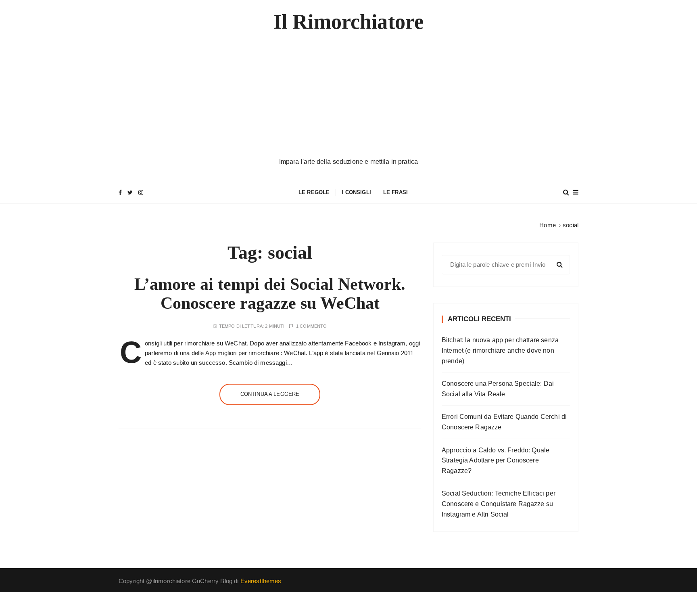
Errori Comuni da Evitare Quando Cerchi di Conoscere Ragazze (504, 422)
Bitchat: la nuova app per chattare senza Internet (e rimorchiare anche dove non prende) (500, 350)
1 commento (311, 326)
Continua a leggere (270, 394)
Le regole (314, 192)
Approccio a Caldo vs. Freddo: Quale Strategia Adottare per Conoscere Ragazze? (495, 460)
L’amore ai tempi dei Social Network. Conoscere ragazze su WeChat (269, 293)
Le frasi (395, 192)
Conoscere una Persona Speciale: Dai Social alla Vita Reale (498, 388)
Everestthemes (261, 580)
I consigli (356, 192)
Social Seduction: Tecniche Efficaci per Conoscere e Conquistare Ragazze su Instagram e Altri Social (498, 503)
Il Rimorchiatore (348, 21)
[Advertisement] (348, 96)
